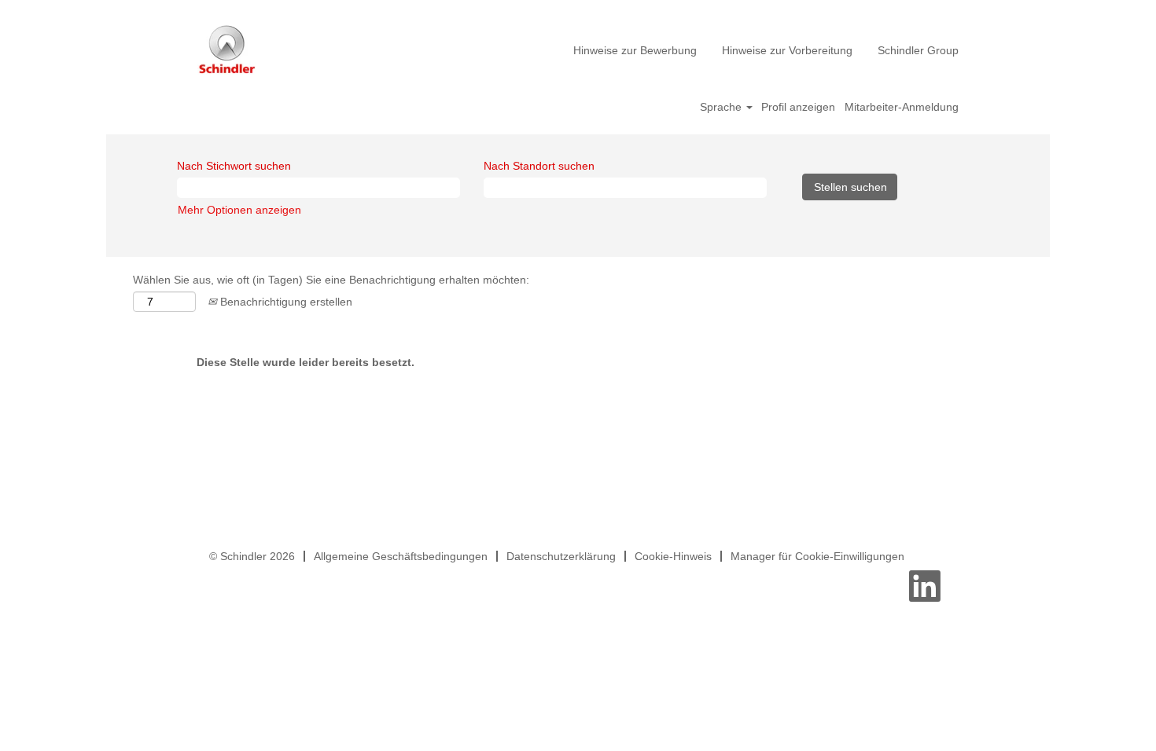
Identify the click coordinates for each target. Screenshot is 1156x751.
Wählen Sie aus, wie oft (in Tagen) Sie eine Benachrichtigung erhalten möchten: (331, 279)
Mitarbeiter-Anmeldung (902, 107)
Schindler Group (918, 50)
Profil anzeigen (798, 107)
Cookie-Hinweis (673, 556)
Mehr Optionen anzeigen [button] (239, 209)
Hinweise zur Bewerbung (635, 50)
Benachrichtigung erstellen (284, 301)
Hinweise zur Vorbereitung (787, 50)
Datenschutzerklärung (561, 556)
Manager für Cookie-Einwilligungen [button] (817, 556)
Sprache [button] (722, 107)
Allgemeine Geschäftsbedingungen (401, 556)
